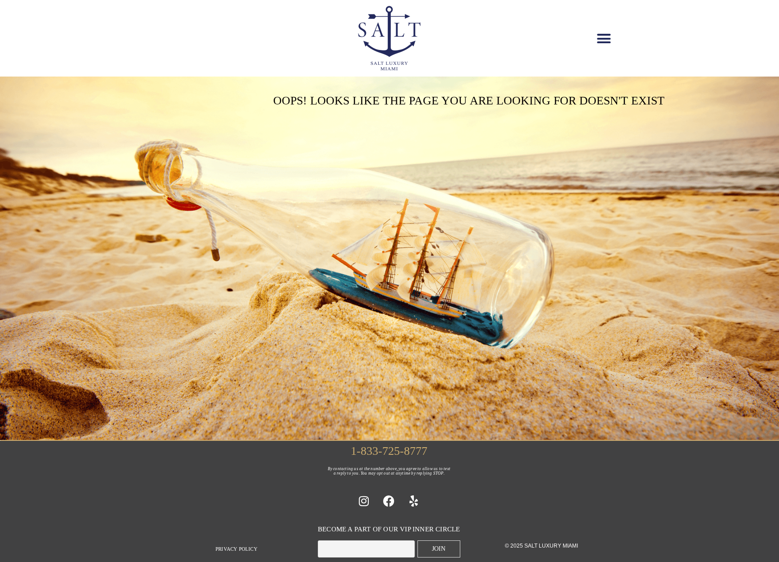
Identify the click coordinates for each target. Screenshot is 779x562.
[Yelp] (414, 500)
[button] (603, 38)
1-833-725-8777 (389, 451)
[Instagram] (364, 500)
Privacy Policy (236, 549)
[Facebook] (389, 500)
